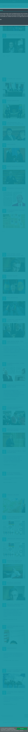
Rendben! (22, 728)
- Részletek (21, 730)
